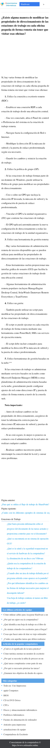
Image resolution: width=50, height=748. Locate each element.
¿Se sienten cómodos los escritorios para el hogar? (25, 629)
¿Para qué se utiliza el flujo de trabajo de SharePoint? (25, 504)
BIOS (6, 695)
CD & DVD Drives (12, 700)
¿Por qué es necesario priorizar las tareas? (21, 668)
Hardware (25, 4)
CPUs (6, 705)
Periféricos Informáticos (13, 714)
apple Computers (10, 690)
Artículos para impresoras (14, 724)
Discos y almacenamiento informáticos (20, 709)
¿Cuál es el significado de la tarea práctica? (22, 648)
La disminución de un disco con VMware (25, 558)
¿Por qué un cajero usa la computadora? (20, 619)
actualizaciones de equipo (14, 729)
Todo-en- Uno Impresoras (14, 685)
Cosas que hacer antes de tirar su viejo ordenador (24, 634)
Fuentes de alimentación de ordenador (20, 719)
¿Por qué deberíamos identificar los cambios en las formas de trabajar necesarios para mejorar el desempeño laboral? (28, 588)
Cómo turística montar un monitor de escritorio (23, 653)
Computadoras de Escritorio (15, 734)
